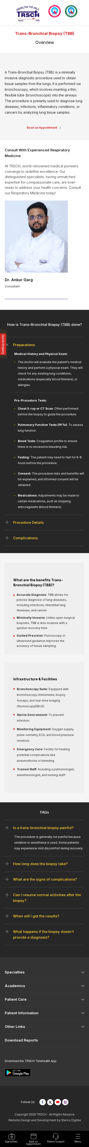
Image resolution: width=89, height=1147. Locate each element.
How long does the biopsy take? (40, 864)
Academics (15, 985)
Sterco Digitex (71, 1120)
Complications (25, 538)
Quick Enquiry (3, 344)
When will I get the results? (36, 916)
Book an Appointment (42, 127)
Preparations (24, 345)
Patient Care (16, 999)
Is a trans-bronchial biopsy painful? (43, 827)
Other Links (15, 1026)
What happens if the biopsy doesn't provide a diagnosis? (43, 934)
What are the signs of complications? (45, 879)
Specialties (15, 972)
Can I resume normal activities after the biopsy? (47, 898)
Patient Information (21, 1013)
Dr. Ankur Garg (19, 279)
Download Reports (21, 1040)
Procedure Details (28, 522)
